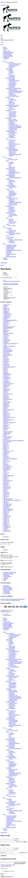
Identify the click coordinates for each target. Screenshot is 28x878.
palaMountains (6, 432)
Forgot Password (4, 864)
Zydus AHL (6, 531)
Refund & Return (7, 53)
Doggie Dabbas (7, 351)
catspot (5, 338)
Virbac (4, 518)
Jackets (10, 182)
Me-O (4, 408)
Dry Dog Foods (12, 111)
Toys (7, 138)
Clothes (8, 97)
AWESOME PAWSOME (9, 320)
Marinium (5, 405)
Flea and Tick (12, 135)
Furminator (5, 377)
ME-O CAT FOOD (7, 409)
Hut (10, 164)
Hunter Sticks (12, 66)
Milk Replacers (12, 113)
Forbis (4, 372)
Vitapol (5, 519)
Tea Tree (5, 496)
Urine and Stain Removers (15, 177)
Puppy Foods (12, 114)
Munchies (11, 155)
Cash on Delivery (7, 576)
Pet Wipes (11, 93)
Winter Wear (12, 102)
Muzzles (11, 67)
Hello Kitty (6, 385)
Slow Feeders (12, 85)
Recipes (2, 265)
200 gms (5, 549)
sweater (11, 101)
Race (4, 460)
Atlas (4, 319)
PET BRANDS (7, 436)
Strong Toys (12, 146)
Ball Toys (11, 219)
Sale (4, 471)
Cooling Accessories (13, 65)
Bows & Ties (12, 181)
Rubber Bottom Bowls (14, 172)
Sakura (5, 470)
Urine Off (5, 507)
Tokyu (4, 501)
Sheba (4, 479)
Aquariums (8, 251)
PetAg (4, 443)
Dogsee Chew (6, 355)
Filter (12, 542)
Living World (6, 401)
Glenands (5, 381)
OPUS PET (6, 427)
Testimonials (6, 575)
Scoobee (5, 476)
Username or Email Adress (20, 862)
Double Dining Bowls (14, 80)
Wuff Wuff (5, 526)
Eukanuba (5, 364)
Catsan (5, 337)
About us (5, 48)
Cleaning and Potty (10, 175)
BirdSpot (5, 330)
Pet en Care (6, 438)
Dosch (4, 357)
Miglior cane (6, 413)
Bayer (4, 322)
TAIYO (5, 495)
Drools (5, 360)
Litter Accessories (13, 215)
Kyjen (4, 400)
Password (16, 840)
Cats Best (5, 335)
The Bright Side (7, 498)
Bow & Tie (11, 103)
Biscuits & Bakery (13, 149)
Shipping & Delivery (8, 56)
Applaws (5, 311)
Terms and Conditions (8, 52)
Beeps (4, 325)
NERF (4, 421)
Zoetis (4, 528)
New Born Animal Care (8, 422)
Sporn (4, 489)
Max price (7, 542)
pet (4, 435)
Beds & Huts (9, 69)
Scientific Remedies (7, 475)
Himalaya (5, 388)
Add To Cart (6, 297)
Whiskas (5, 523)
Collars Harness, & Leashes (12, 105)
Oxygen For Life (7, 431)
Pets (4, 449)
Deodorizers (12, 176)
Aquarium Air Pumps (11, 246)
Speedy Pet (6, 488)
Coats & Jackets (12, 100)
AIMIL (5, 306)
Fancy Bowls (12, 81)
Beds (7, 160)
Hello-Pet (5, 386)
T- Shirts (11, 184)
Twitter (7, 599)
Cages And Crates (13, 159)
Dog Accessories (10, 62)
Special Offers (4, 262)
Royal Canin (6, 466)
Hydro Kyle (6, 390)
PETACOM (6, 441)
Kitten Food (12, 191)
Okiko (4, 426)
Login (2, 42)
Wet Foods (11, 195)
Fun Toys (11, 220)
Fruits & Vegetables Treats (15, 154)
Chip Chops (6, 339)
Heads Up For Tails (7, 383)
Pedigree (5, 434)
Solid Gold (5, 485)
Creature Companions (8, 346)
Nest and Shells (12, 230)
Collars (10, 107)
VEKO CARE (6, 510)
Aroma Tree (6, 316)
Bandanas (11, 98)
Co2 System (9, 252)
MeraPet (5, 410)
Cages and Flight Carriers (15, 63)
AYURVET (6, 321)
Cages (10, 229)
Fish (4, 243)
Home (4, 47)
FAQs (4, 49)
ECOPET (5, 361)
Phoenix (5, 456)
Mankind (5, 403)
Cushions (11, 71)
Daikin (5, 347)
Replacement (6, 57)
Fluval (4, 370)
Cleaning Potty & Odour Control (13, 88)
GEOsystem (6, 378)
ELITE (5, 363)
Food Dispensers (13, 83)
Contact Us (6, 58)
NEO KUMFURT (7, 419)
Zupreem (5, 529)
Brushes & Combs (13, 120)
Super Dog (5, 493)
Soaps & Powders (13, 128)
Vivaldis (5, 520)
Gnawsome (6, 382)
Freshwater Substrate (11, 256)
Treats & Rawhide (10, 147)
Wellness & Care (13, 129)
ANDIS (5, 309)
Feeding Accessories (11, 254)
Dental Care (12, 122)
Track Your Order (5, 5)
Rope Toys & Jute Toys (14, 144)
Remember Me (19, 841)
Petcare (5, 444)
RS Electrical (6, 467)
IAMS (4, 391)
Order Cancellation (7, 54)
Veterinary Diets (13, 115)
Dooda (5, 356)
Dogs (4, 61)
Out (4, 430)
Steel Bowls (12, 87)
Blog (4, 580)
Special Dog (6, 487)
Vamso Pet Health (7, 509)
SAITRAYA (6, 469)
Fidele (4, 368)
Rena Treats (6, 461)
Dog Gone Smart (7, 350)
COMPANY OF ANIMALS (10, 343)
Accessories (9, 158)
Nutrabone (5, 425)
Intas (4, 395)
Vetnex (5, 514)
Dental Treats (12, 153)
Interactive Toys (12, 221)
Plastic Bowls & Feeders (14, 233)
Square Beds (12, 75)
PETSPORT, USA (7, 451)
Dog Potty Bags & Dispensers (16, 91)
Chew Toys (11, 141)
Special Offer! (4, 832)
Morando (5, 414)
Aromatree (5, 317)
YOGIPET (5, 527)
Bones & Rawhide (13, 150)
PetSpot (5, 452)
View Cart (3, 611)
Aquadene (5, 312)
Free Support (6, 591)
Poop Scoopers (12, 94)
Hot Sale (5, 259)
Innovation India (7, 394)
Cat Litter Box (12, 213)
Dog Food (8, 110)
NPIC (4, 423)
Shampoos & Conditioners (15, 127)
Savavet (5, 473)
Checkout (8, 611)
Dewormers (12, 133)
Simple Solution (7, 480)
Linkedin (20, 599)
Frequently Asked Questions (9, 572)
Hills (4, 387)
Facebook (3, 599)
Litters (10, 216)
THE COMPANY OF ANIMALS (11, 500)
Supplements (12, 137)
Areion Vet (5, 315)
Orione (5, 429)
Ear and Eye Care (13, 124)
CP (4, 344)
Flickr (23, 599)
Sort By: (3, 277)
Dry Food (11, 190)
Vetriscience (6, 517)
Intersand (5, 396)
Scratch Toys (12, 223)
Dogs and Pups (6, 353)
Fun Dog (5, 375)
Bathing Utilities (13, 119)
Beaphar (5, 324)
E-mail (15, 849)
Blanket (11, 70)
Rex (4, 462)
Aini (4, 307)
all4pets (5, 308)
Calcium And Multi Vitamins (15, 239)
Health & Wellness (10, 131)
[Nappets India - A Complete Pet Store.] (10, 13)
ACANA (5, 304)
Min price (3, 542)
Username (16, 838)
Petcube (5, 445)
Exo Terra (5, 365)
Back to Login (12, 864)
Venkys (5, 511)
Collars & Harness (10, 185)
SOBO (5, 484)
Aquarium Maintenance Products (13, 250)
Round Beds (12, 76)
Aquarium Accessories (11, 245)
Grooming (8, 118)
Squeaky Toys (12, 145)
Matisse (5, 407)
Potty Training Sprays (14, 96)
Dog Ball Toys (12, 140)
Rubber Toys (12, 142)
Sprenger (5, 492)
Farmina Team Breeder (8, 366)
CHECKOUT (10, 876)
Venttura (5, 513)
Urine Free (5, 506)
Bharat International (7, 326)
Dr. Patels (5, 359)
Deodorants (11, 123)
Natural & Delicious (8, 417)
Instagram (15, 599)
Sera (4, 478)
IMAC (4, 392)
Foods (7, 189)
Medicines (11, 136)
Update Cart (3, 876)
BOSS (4, 331)
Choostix (5, 341)
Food (7, 235)
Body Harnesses (13, 106)
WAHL (5, 522)
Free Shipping (6, 592)
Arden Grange (6, 313)
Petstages (5, 453)
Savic (4, 474)
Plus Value (5, 457)
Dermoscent (6, 348)
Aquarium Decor (10, 247)
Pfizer (4, 454)
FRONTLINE (6, 374)
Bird (4, 226)
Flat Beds (11, 72)
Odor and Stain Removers (15, 92)
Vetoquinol (5, 515)
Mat (10, 74)
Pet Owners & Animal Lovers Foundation (12, 440)
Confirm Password (23, 852)
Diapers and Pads (13, 89)
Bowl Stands (12, 79)
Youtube (11, 599)
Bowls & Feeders (10, 78)
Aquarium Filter (10, 248)
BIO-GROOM (6, 328)
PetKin (5, 447)
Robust (5, 463)
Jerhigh (5, 397)
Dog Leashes (12, 109)
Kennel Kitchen (7, 399)
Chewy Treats (12, 151)
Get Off (5, 379)
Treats (7, 224)
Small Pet (5, 483)
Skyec (4, 482)
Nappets (5, 416)
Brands (5, 257)
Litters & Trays (9, 212)
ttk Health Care (6, 504)
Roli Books (17, 281)
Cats (4, 157)
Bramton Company (7, 333)
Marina (5, 404)
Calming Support (13, 132)
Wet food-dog (12, 116)
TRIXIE (5, 502)
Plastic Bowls (12, 84)
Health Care (9, 206)
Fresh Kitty (6, 373)
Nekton (5, 418)
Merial (4, 412)
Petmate (5, 448)
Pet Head (5, 439)
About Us (5, 579)
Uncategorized (6, 505)
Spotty (4, 491)
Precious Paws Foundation (9, 458)
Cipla (4, 342)
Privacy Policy (6, 51)
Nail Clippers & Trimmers (15, 125)
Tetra (4, 497)
